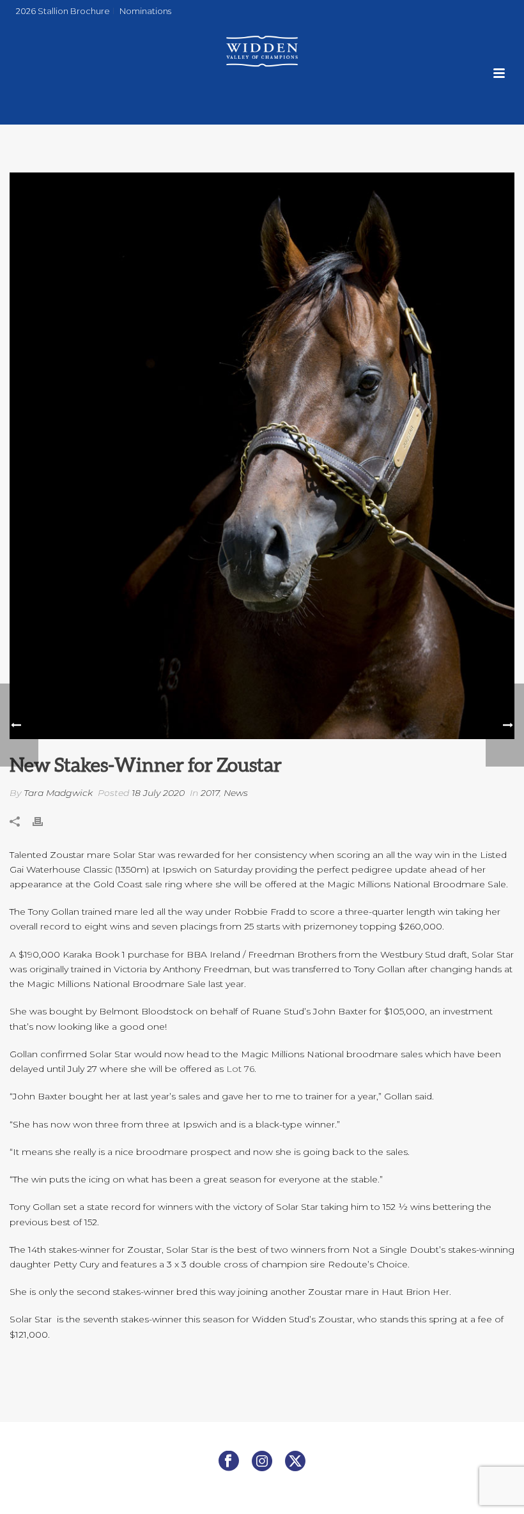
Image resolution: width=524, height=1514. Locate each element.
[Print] (44, 820)
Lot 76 (240, 1068)
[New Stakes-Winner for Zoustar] (262, 455)
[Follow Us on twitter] (295, 1461)
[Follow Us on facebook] (229, 1461)
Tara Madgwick (58, 793)
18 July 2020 (158, 793)
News (236, 793)
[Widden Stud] (262, 51)
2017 (210, 793)
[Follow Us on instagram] (262, 1461)
